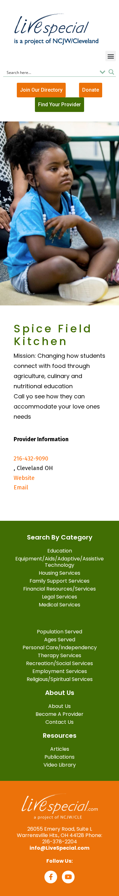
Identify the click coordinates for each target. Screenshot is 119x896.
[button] (110, 56)
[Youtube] (68, 877)
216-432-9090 (31, 458)
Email (21, 487)
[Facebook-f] (50, 877)
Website (24, 477)
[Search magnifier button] (111, 72)
